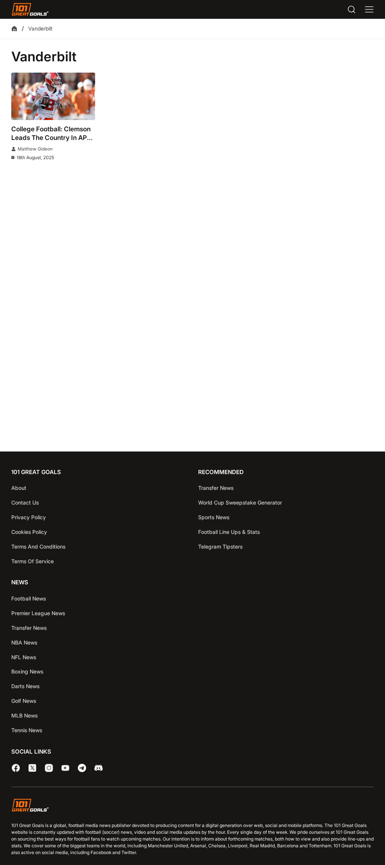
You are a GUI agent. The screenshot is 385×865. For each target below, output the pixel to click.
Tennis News (26, 730)
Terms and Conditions (38, 546)
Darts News (25, 686)
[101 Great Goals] (192, 806)
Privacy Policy (28, 517)
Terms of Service (32, 561)
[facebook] (15, 767)
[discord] (98, 767)
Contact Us (25, 502)
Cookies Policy (29, 532)
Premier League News (38, 613)
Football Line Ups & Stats (229, 532)
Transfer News (215, 488)
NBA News (24, 642)
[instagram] (48, 767)
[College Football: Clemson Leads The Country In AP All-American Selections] (53, 96)
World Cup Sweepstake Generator (240, 502)
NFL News (23, 657)
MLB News (24, 715)
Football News (28, 598)
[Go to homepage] (30, 9)
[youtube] (65, 767)
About (18, 488)
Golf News (23, 701)
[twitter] (32, 767)
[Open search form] (351, 9)
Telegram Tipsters (220, 546)
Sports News (213, 517)
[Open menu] (369, 9)
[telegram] (81, 767)
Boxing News (27, 671)
